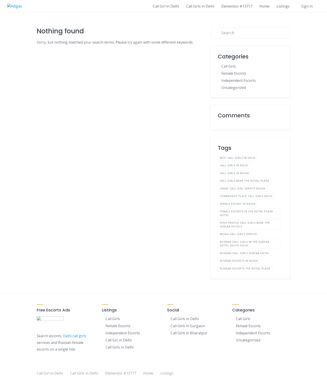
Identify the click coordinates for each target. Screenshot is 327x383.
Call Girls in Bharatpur (189, 333)
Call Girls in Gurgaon (188, 325)
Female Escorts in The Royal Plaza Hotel (246, 213)
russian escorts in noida (239, 260)
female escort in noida (237, 203)
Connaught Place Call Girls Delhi (246, 196)
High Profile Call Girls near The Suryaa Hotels (245, 224)
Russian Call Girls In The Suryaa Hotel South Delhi (244, 243)
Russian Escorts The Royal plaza (245, 268)
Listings (283, 6)
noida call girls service (238, 234)
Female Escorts (233, 73)
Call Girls (228, 66)
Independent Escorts (238, 80)
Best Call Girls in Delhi (238, 157)
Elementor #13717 (236, 6)
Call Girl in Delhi (166, 6)
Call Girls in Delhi (200, 6)
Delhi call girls (74, 335)
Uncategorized (233, 87)
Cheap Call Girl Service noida (242, 188)
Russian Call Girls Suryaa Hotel (244, 253)
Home (264, 6)
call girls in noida (234, 173)
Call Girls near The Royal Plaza (244, 180)
